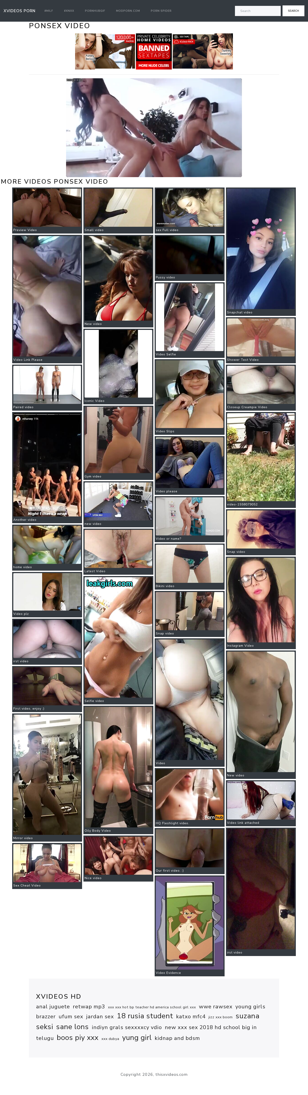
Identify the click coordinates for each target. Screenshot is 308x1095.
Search (293, 11)
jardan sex (100, 1016)
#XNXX (69, 11)
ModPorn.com (128, 11)
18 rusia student (145, 1016)
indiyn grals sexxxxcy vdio (127, 1027)
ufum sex (71, 1016)
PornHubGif (95, 11)
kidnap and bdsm (177, 1038)
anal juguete (53, 1006)
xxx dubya (110, 1038)
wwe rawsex (215, 1006)
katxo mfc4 (191, 1016)
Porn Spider (161, 11)
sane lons (72, 1027)
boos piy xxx (78, 1037)
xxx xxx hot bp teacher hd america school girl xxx (152, 1007)
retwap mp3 (89, 1006)
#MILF (48, 11)
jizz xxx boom (221, 1017)
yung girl (137, 1037)
